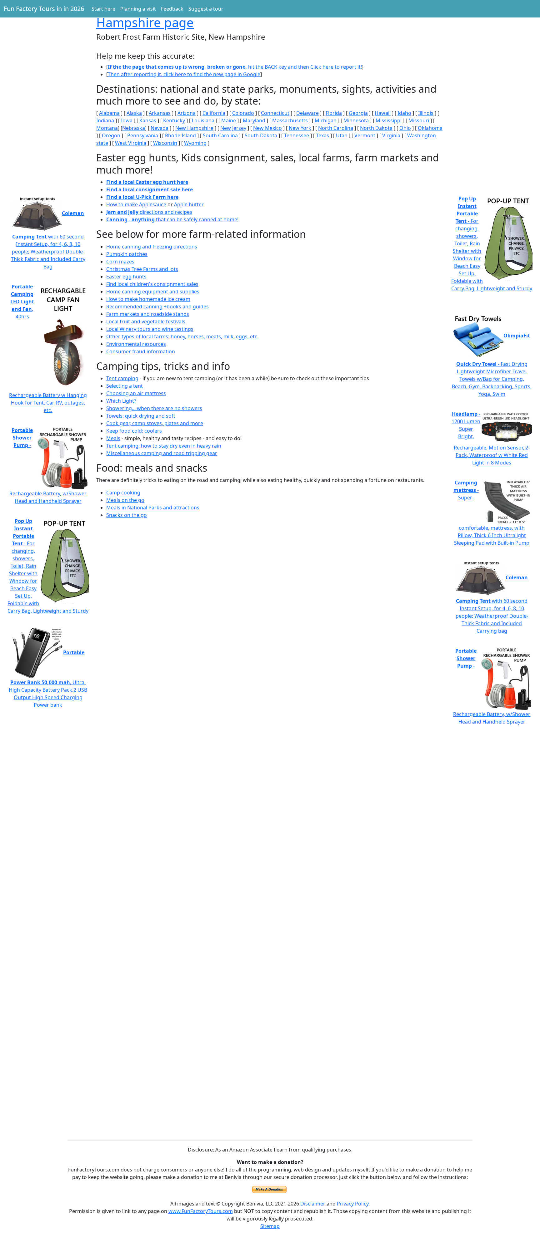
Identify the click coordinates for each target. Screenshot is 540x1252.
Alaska (134, 113)
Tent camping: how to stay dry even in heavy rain (163, 445)
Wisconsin (165, 143)
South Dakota (261, 135)
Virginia (391, 135)
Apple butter (189, 204)
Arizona (187, 113)
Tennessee (296, 135)
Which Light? (121, 400)
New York (300, 128)
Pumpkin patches (127, 254)
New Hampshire (194, 128)
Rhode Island (180, 135)
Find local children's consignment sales (152, 284)
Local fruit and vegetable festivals (145, 321)
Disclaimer (312, 1203)
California (213, 113)
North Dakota (376, 128)
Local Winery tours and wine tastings (149, 329)
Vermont (364, 135)
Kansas (147, 120)
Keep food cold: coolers (134, 430)
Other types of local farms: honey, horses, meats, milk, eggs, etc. (182, 336)
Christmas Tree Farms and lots (142, 269)
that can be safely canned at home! (172, 219)
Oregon (111, 135)
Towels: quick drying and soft (140, 415)
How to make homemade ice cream (148, 299)
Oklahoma (430, 128)
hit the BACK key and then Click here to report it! (235, 66)
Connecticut (275, 113)
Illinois (425, 113)
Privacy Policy (352, 1203)
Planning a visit (138, 8)
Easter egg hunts (126, 276)
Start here (103, 8)
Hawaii (383, 113)
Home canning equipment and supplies (152, 291)
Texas (322, 135)
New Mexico (267, 128)
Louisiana (203, 120)
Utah (342, 135)
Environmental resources (136, 344)
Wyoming (195, 143)
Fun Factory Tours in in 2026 (44, 8)
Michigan (326, 120)
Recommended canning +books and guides (157, 306)
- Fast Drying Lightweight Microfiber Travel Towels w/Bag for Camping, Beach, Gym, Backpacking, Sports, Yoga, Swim (492, 364)
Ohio (405, 128)
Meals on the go (125, 500)
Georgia (358, 113)
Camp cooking (123, 492)
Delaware (307, 113)
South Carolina (220, 135)
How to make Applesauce (136, 204)
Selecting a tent (124, 385)
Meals (113, 438)
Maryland (254, 120)
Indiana (105, 120)
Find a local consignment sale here (149, 189)
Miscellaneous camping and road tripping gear (161, 453)
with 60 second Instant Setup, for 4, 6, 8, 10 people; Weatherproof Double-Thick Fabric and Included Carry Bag (48, 240)
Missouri (418, 120)
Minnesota (356, 120)
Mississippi (389, 120)
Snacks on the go (126, 515)
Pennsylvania (142, 135)
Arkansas (160, 113)
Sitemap (270, 1226)
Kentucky (174, 120)
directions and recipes (149, 212)
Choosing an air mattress (136, 393)
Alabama (109, 113)
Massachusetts (290, 120)
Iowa (126, 120)
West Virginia (130, 143)
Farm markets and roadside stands (147, 314)
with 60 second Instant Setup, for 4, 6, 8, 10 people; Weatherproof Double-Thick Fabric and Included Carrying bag (492, 604)
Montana (107, 128)
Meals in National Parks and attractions (152, 507)
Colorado (243, 113)
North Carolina (335, 128)
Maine (228, 120)
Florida (334, 113)
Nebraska (133, 128)
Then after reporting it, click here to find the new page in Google (184, 74)
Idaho (404, 113)
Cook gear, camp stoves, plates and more (154, 423)
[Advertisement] (48, 93)
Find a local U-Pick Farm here (142, 197)
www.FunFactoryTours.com (200, 1211)
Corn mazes (120, 261)
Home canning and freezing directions (151, 246)
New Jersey (233, 128)
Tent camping (122, 378)
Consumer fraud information (140, 351)
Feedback (172, 8)
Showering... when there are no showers (154, 408)
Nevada (159, 128)
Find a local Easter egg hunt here (147, 182)
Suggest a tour (205, 8)
